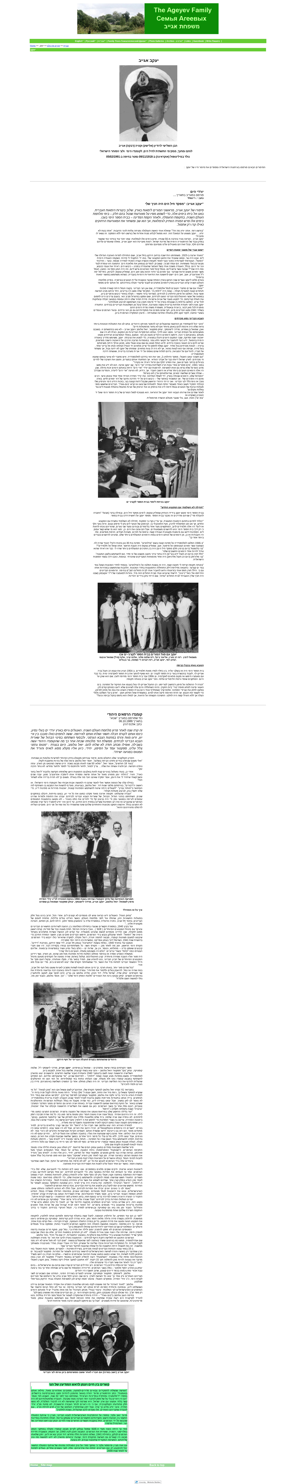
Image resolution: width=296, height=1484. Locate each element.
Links (188, 41)
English (78, 41)
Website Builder (154, 1482)
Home (33, 46)
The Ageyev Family (254, 37)
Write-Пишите (213, 41)
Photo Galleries (156, 41)
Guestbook (198, 41)
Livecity (142, 1482)
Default (238, 37)
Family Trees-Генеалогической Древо (126, 41)
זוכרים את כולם (53, 46)
